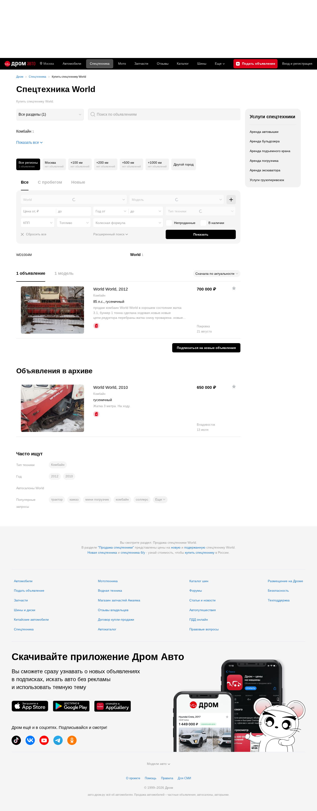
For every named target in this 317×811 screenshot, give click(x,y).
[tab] (25, 184)
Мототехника (108, 581)
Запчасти (141, 63)
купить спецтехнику (199, 552)
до (132, 211)
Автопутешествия (202, 610)
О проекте (133, 778)
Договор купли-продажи (116, 619)
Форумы (195, 590)
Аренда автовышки (264, 132)
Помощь (150, 778)
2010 (69, 476)
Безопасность (278, 590)
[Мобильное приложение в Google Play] (71, 706)
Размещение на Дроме (285, 581)
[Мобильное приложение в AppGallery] (112, 706)
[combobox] (50, 114)
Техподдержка (279, 600)
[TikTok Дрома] (16, 740)
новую (176, 547)
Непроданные (184, 223)
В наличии (216, 223)
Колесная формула (110, 223)
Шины (201, 63)
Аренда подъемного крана (270, 151)
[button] (160, 499)
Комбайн (128, 131)
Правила (167, 778)
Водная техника (110, 590)
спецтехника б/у (133, 552)
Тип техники (177, 211)
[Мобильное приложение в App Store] (30, 706)
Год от (100, 211)
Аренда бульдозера (265, 141)
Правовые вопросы (204, 629)
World (185, 255)
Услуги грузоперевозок (267, 180)
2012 (54, 476)
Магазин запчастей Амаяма (119, 600)
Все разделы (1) (32, 114)
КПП (26, 223)
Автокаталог (107, 629)
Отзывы (162, 63)
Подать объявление (29, 590)
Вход (297, 63)
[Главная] (20, 64)
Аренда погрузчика (264, 161)
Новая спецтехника (102, 552)
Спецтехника (24, 629)
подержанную (194, 547)
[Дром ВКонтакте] (30, 740)
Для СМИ (184, 778)
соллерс (142, 499)
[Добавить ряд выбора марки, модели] (231, 199)
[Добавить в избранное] (234, 288)
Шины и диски (24, 610)
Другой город (184, 164)
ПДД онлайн (198, 619)
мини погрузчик (97, 499)
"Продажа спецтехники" (116, 547)
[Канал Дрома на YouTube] (44, 740)
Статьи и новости (202, 600)
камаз (74, 499)
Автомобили (72, 63)
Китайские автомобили (31, 619)
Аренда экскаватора (265, 170)
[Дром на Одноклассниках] (72, 740)
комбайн (122, 499)
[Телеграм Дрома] (58, 740)
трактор (57, 499)
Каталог (183, 63)
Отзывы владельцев (113, 610)
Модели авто (157, 764)
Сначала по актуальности (214, 273)
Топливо (65, 223)
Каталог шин (198, 581)
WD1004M (71, 255)
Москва (48, 63)
